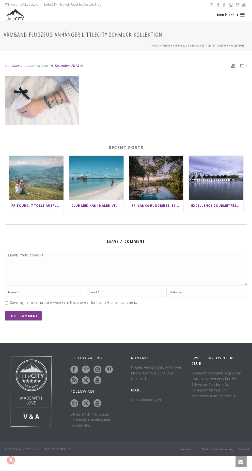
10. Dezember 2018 (64, 65)
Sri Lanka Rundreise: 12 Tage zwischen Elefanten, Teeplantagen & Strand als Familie (157, 205)
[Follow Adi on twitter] (86, 403)
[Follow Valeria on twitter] (86, 380)
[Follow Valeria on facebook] (74, 370)
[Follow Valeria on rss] (74, 380)
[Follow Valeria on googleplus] (86, 370)
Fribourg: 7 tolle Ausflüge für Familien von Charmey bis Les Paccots (37, 205)
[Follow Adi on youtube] (97, 403)
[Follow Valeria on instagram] (97, 370)
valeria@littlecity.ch (25, 4)
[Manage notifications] (11, 460)
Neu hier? (226, 14)
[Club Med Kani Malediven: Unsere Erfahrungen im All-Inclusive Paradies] (96, 178)
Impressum (188, 449)
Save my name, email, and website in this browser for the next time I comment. (73, 302)
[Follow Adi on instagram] (74, 403)
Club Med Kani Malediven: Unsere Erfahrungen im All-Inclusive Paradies (97, 205)
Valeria (16, 65)
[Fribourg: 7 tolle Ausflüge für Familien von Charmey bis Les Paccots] (36, 178)
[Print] (233, 65)
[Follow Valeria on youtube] (97, 380)
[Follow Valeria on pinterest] (109, 370)
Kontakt (243, 449)
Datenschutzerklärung (217, 449)
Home (155, 45)
